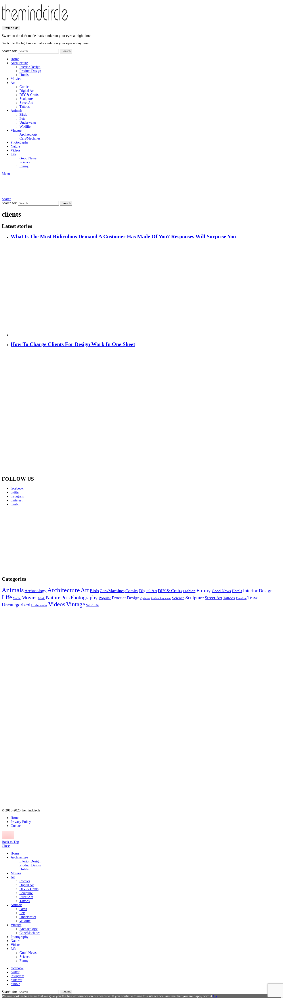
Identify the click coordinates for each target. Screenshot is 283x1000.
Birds (23, 114)
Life (13, 154)
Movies (16, 79)
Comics (24, 87)
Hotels (24, 75)
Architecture (19, 63)
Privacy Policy (21, 822)
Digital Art (26, 91)
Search (66, 51)
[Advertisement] (43, 541)
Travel (253, 597)
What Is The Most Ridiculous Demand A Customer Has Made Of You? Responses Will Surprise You (123, 236)
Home (15, 59)
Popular (105, 598)
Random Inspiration (161, 598)
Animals (16, 110)
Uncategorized (16, 604)
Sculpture (26, 98)
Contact (16, 826)
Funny (24, 166)
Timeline (241, 598)
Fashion (189, 591)
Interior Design (29, 67)
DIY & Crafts (28, 94)
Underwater (27, 122)
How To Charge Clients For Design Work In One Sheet (73, 344)
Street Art (26, 102)
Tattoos (24, 106)
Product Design (30, 71)
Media (17, 598)
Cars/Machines (29, 138)
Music (41, 598)
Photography (20, 142)
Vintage (16, 130)
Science (24, 162)
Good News (27, 158)
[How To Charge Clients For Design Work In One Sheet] (146, 412)
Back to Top (10, 842)
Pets (22, 118)
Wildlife (25, 126)
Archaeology (28, 134)
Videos (15, 150)
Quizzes (145, 598)
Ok (215, 996)
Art (13, 83)
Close (6, 846)
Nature (15, 146)
